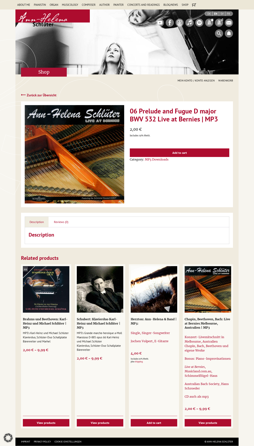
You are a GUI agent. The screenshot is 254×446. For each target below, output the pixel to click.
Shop (185, 5)
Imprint (25, 441)
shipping (139, 361)
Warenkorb (225, 80)
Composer (89, 5)
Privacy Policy (42, 441)
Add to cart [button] (154, 423)
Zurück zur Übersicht (38, 95)
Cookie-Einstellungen (67, 441)
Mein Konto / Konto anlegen (196, 80)
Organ (54, 5)
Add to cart (179, 153)
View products (46, 423)
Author (104, 5)
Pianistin (40, 5)
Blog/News (170, 5)
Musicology (70, 5)
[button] (8, 438)
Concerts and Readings (143, 5)
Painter (118, 5)
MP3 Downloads (156, 159)
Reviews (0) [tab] (61, 222)
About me (23, 5)
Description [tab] (37, 222)
